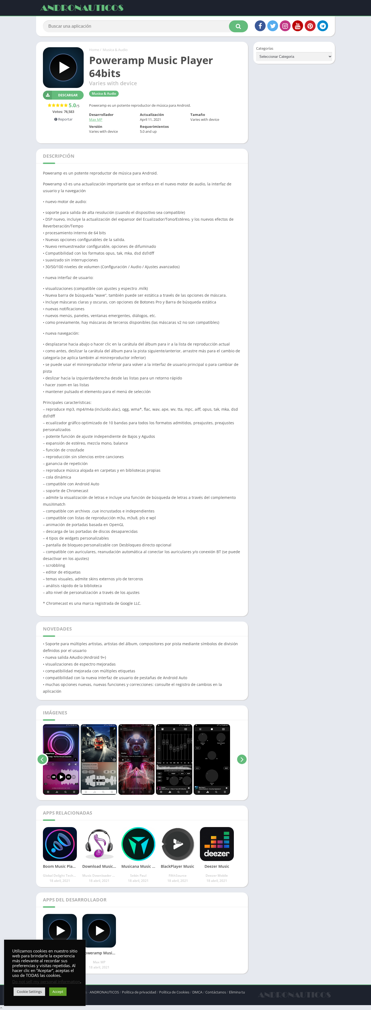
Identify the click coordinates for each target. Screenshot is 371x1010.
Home (94, 49)
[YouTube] (297, 25)
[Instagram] (285, 25)
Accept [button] (57, 991)
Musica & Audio (115, 49)
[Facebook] (260, 25)
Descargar (68, 95)
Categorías (264, 48)
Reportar (65, 119)
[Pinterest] (310, 25)
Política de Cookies (174, 992)
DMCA (197, 992)
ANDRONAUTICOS (104, 992)
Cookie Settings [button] (29, 991)
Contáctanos (215, 992)
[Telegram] (322, 25)
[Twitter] (272, 25)
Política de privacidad (139, 992)
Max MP (95, 119)
